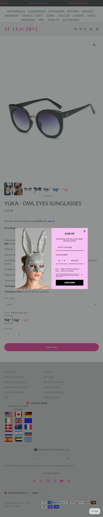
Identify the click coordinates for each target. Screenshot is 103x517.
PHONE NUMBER (62, 255)
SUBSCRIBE (69, 282)
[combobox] (61, 261)
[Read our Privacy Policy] (81, 274)
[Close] (84, 231)
